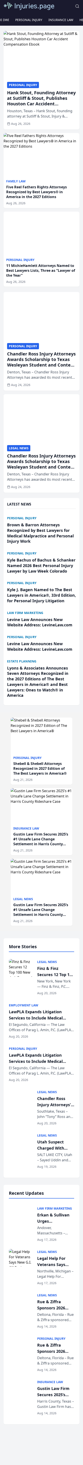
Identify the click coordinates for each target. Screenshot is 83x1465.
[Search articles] (77, 6)
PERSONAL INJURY (28, 20)
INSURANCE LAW (60, 20)
